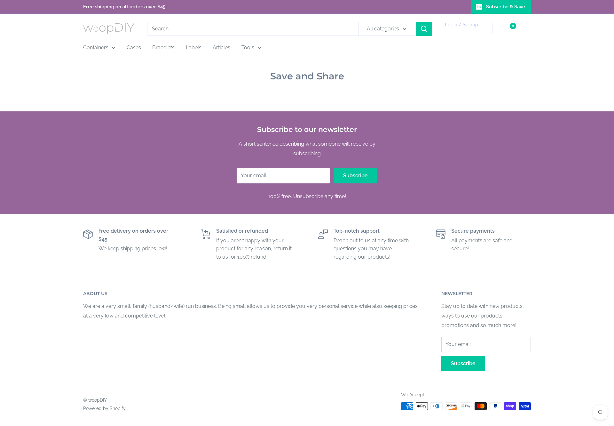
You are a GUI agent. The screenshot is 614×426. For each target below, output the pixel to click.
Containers (95, 47)
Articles (221, 47)
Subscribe (355, 176)
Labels (193, 47)
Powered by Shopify (104, 408)
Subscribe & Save (505, 7)
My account (460, 32)
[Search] (424, 29)
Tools (247, 47)
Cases (134, 47)
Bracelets (163, 47)
